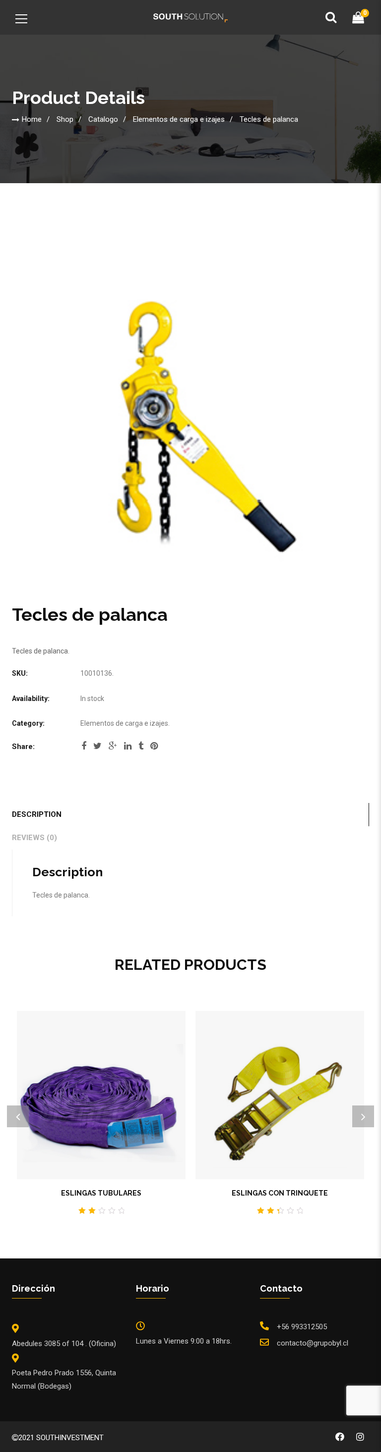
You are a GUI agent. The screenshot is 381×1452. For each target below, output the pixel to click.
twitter (97, 749)
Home (32, 119)
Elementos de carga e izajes (179, 119)
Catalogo (103, 119)
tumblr (140, 749)
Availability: (31, 698)
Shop (65, 119)
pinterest (154, 749)
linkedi (127, 749)
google (113, 749)
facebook (83, 749)
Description (37, 814)
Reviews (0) (34, 837)
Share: (23, 746)
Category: (28, 723)
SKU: (20, 673)
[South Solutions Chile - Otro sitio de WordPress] (190, 17)
